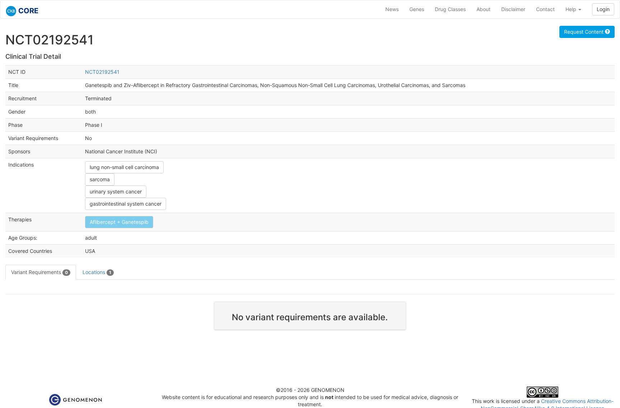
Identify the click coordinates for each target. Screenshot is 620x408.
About (483, 9)
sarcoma (100, 179)
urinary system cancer (116, 191)
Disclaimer (513, 9)
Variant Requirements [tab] (39, 272)
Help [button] (571, 9)
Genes (416, 9)
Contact (545, 9)
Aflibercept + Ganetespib (119, 222)
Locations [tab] (97, 272)
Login (603, 9)
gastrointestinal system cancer (125, 204)
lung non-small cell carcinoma (124, 167)
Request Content (584, 32)
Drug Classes (450, 9)
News (392, 9)
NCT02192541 (102, 72)
